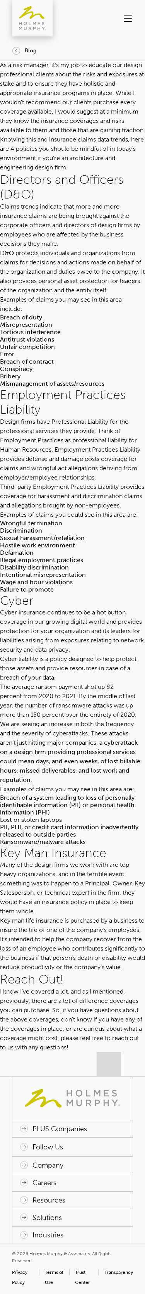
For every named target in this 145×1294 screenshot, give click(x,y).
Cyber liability (19, 659)
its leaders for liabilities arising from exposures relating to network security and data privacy (72, 640)
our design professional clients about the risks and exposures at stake (72, 74)
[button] (127, 18)
